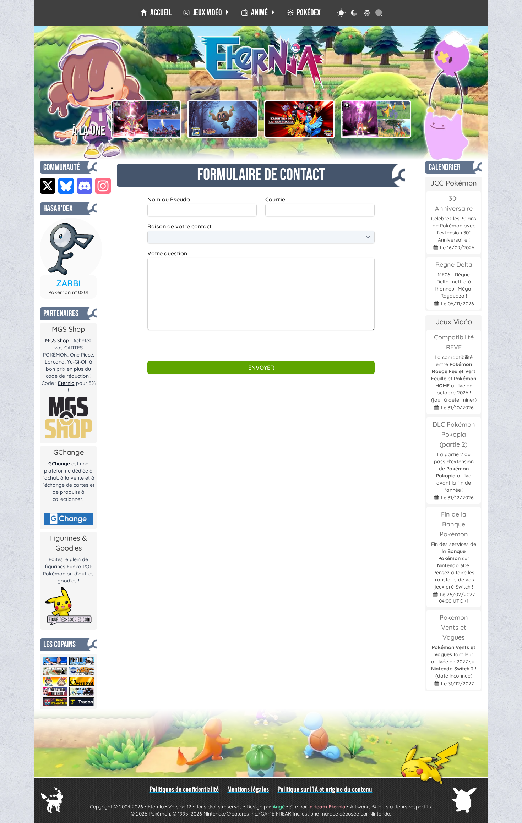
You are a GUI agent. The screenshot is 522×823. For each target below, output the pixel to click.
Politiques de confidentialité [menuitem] (184, 789)
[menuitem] (156, 12)
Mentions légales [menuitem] (248, 789)
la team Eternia (327, 806)
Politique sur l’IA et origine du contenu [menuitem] (324, 789)
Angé (279, 806)
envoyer (261, 367)
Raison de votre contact (179, 226)
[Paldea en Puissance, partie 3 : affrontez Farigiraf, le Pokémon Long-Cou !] (376, 119)
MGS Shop (57, 340)
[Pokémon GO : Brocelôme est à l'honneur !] (223, 119)
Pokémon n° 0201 (68, 292)
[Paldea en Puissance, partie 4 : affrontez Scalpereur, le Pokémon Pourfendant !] (146, 119)
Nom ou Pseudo (168, 199)
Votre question (167, 253)
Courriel (276, 199)
